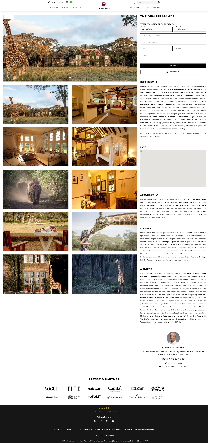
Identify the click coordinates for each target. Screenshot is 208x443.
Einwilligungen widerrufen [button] (104, 436)
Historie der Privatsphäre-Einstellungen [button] (139, 429)
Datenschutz (70, 429)
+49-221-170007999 (174, 363)
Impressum (58, 429)
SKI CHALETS (76, 8)
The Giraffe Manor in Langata (182, 89)
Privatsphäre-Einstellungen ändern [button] (108, 429)
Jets (147, 8)
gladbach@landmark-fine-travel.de (175, 366)
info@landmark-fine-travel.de (120, 441)
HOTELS (65, 8)
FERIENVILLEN (52, 8)
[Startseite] (104, 5)
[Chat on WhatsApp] (70, 2)
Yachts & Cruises (135, 8)
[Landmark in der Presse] (72, 393)
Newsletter (88, 429)
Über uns (156, 8)
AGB (79, 429)
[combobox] (147, 2)
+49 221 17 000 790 (57, 2)
